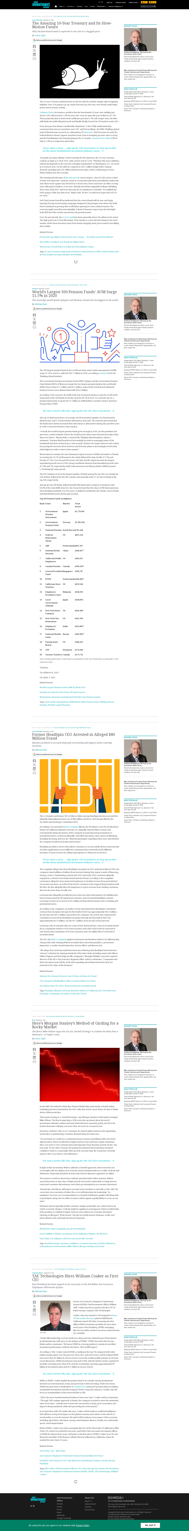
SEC (100, 991)
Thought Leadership (64, 1518)
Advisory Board (121, 2)
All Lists (59, 1509)
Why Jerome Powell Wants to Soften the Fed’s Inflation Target (67, 247)
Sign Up (153, 2)
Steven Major (76, 254)
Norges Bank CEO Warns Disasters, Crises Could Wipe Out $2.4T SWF (139, 93)
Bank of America (73, 251)
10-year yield (68, 217)
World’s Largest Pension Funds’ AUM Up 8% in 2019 (62, 687)
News (61, 6)
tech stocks (99, 1246)
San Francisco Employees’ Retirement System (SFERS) (63, 1471)
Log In (145, 2)
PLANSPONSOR (129, 1501)
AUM (71, 702)
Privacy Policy (82, 1525)
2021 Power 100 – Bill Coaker (52, 1451)
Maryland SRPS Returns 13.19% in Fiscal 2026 (140, 101)
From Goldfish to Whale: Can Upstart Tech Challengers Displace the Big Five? (74, 1234)
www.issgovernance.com (117, 1506)
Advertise (88, 1507)
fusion (102, 1468)
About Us (109, 2)
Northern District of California (84, 991)
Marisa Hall (79, 702)
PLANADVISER (117, 1501)
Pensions (35, 288)
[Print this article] (34, 58)
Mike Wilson (73, 1246)
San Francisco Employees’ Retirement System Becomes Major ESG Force (71, 1456)
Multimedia (100, 6)
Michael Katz (41, 304)
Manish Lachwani (62, 991)
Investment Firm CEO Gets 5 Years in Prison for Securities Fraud (68, 986)
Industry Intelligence (114, 6)
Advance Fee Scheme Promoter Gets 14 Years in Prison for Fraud (68, 976)
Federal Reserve (88, 251)
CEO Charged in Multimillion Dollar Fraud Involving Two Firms (68, 981)
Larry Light (40, 35)
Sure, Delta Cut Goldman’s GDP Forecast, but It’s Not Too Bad (66, 1238)
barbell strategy (52, 1243)
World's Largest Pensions (59, 705)
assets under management (56, 702)
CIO (79, 1468)
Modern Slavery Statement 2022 (119, 1517)
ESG (96, 1468)
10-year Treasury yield (55, 251)
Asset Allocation (37, 20)
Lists (86, 6)
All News (60, 1504)
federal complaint (70, 827)
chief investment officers (66, 1468)
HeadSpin (49, 991)
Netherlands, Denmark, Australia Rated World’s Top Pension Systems (70, 697)
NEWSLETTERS (133, 2)
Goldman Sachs (46, 112)
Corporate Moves (37, 1273)
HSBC (98, 251)
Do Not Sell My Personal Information (121, 1519)
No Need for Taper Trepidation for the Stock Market (62, 1229)
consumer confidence (69, 1243)
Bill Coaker (49, 1468)
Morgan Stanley (87, 1246)
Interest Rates (108, 251)
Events (92, 6)
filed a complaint (58, 939)
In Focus (70, 6)
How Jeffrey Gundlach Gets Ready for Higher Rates (62, 242)
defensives (110, 1243)
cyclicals (101, 1243)
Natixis (66, 254)
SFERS (91, 1471)
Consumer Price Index (100, 138)
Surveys (79, 6)
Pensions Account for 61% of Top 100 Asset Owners (62, 692)
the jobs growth (73, 178)
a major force (80, 1387)
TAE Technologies (102, 1471)
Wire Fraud (81, 993)
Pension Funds (92, 702)
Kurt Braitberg (111, 1468)
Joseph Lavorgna (54, 254)
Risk (33, 1020)
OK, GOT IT (150, 1525)
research (104, 373)
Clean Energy (88, 1468)
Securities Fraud (68, 993)
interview (88, 132)
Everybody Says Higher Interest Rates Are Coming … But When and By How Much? (76, 237)
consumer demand (88, 1243)
